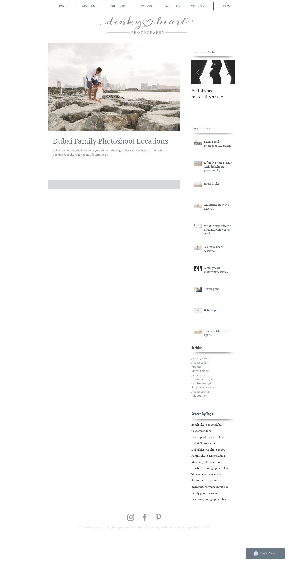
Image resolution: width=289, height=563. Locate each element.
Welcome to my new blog (206, 474)
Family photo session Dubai (208, 455)
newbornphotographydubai (208, 499)
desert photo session (204, 480)
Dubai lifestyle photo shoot (208, 449)
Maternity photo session (206, 462)
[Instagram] (130, 517)
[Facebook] (144, 517)
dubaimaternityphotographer (209, 486)
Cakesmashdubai (201, 431)
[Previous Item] (198, 72)
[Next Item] (228, 72)
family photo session (204, 493)
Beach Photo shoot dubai (206, 424)
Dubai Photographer (204, 443)
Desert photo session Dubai (208, 437)
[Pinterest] (158, 517)
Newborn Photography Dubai (209, 468)
